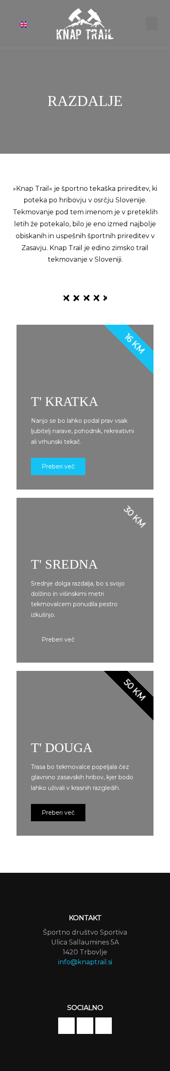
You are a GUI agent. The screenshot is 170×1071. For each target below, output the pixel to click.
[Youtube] (103, 1025)
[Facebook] (66, 1025)
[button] (152, 23)
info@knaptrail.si (85, 962)
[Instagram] (85, 1025)
